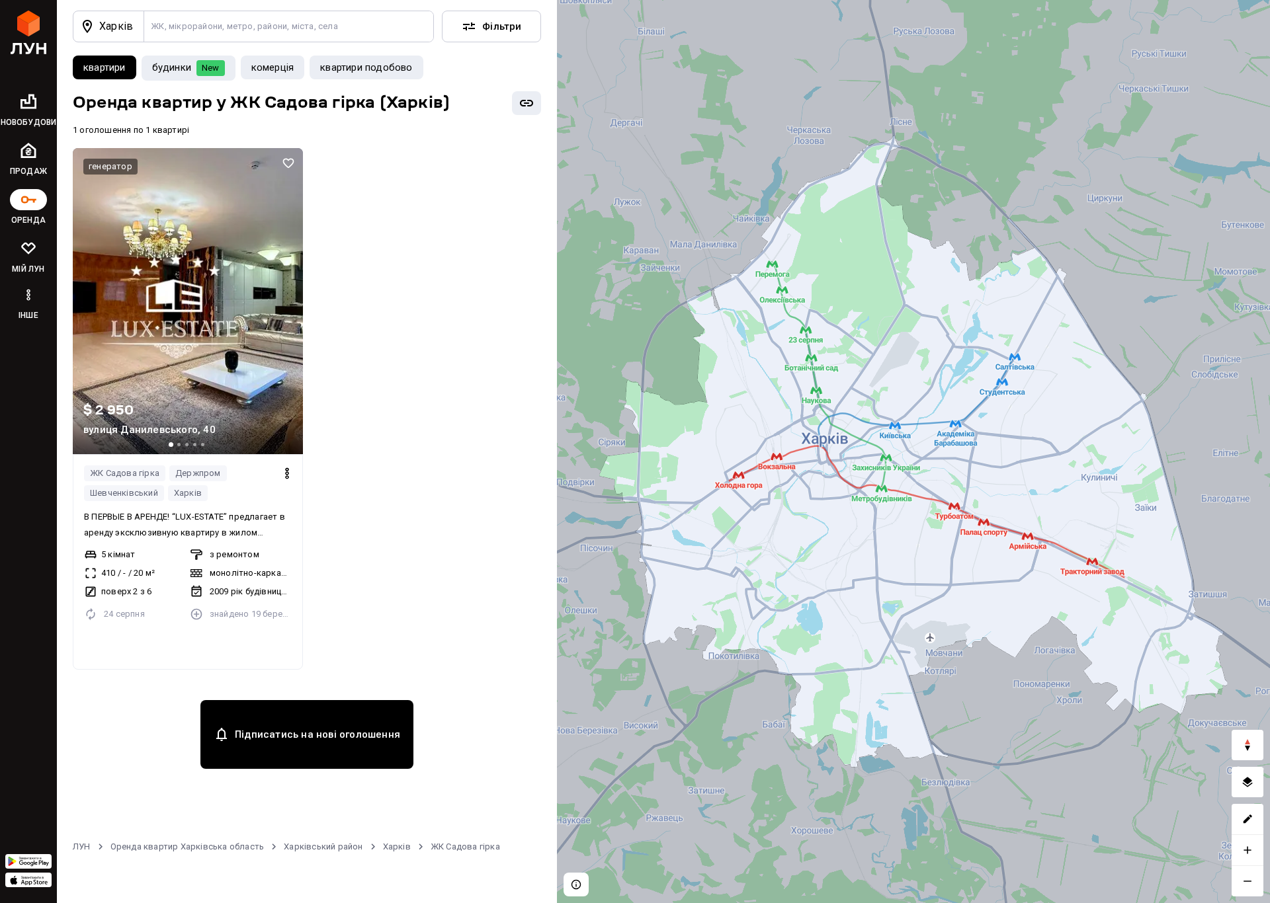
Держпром (198, 473)
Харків (188, 493)
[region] (913, 451)
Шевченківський (124, 493)
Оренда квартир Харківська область (187, 846)
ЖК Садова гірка (124, 473)
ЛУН (82, 846)
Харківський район (323, 846)
